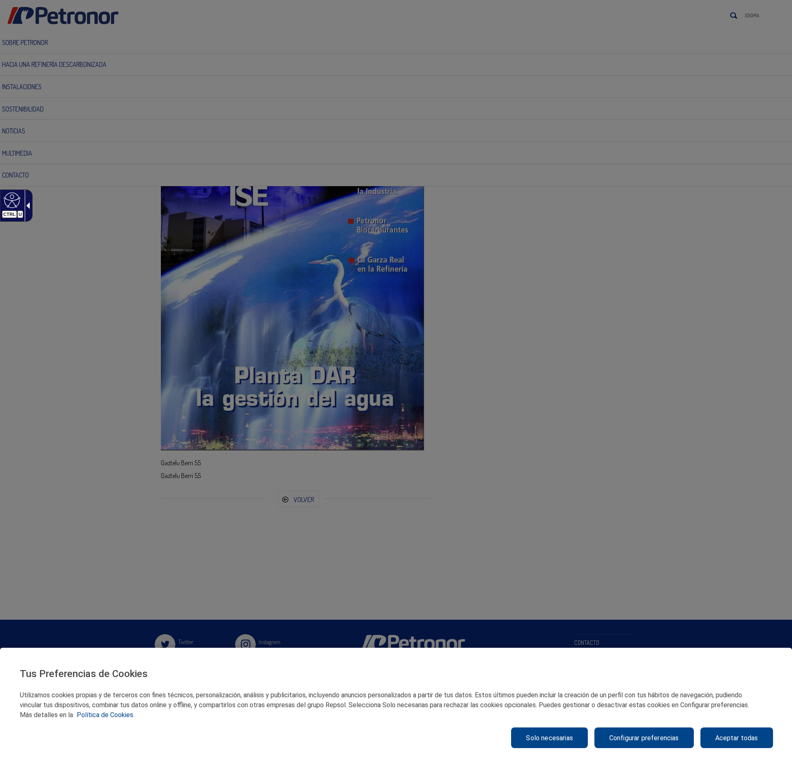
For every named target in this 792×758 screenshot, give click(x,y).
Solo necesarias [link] (549, 738)
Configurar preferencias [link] (644, 738)
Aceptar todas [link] (736, 738)
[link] (10, 200)
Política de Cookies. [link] (105, 715)
